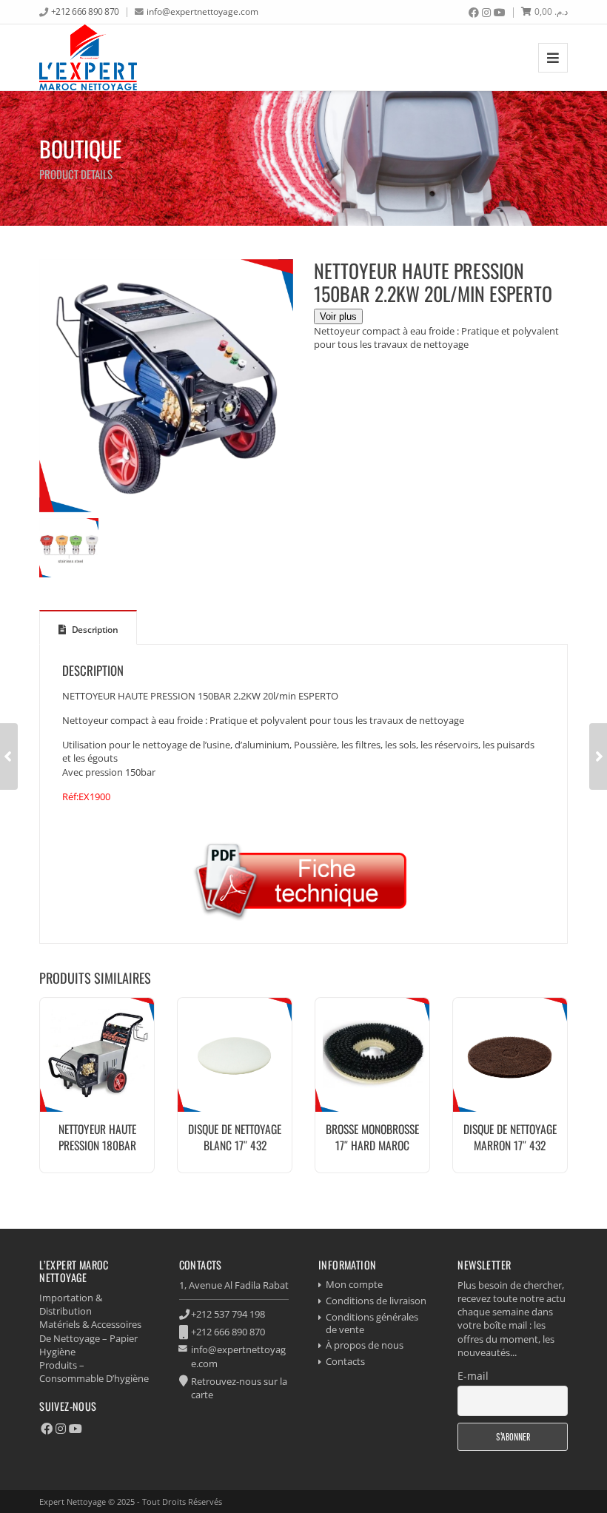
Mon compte (354, 1284)
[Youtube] (500, 12)
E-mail (473, 1376)
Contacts (345, 1361)
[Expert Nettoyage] (88, 57)
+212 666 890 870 (85, 11)
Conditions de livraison (376, 1300)
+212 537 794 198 (228, 1314)
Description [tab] (94, 629)
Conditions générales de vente (372, 1323)
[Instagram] (486, 12)
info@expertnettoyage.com (202, 11)
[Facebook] (474, 12)
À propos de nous (364, 1345)
